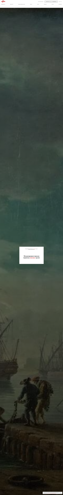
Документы (45, 4)
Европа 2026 (11, 4)
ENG (59, 1)
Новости (38, 4)
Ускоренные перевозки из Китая (21, 4)
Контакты (53, 4)
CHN (60, 1)
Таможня (31, 4)
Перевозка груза (3, 4)
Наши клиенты (60, 4)
